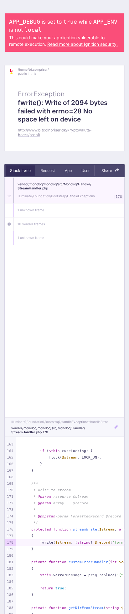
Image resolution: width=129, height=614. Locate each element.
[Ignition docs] (13, 71)
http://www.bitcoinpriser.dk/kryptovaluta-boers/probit (55, 132)
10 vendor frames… (33, 224)
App (68, 170)
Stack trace (20, 170)
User (85, 170)
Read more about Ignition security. (82, 44)
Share (107, 170)
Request (47, 170)
